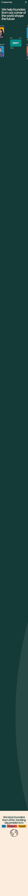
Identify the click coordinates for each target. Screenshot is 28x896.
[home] (9, 2)
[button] (26, 2)
